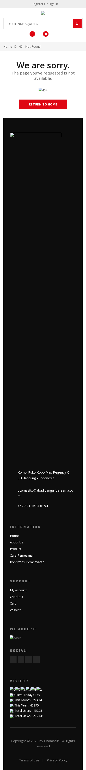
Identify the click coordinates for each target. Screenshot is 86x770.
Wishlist (15, 610)
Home (14, 536)
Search (77, 23)
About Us (16, 542)
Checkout (16, 597)
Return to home (43, 104)
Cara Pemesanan (22, 555)
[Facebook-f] (13, 659)
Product (15, 549)
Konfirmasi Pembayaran (27, 562)
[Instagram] (28, 659)
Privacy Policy (57, 760)
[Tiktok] (36, 659)
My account (18, 590)
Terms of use (29, 760)
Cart (13, 603)
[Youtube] (21, 659)
